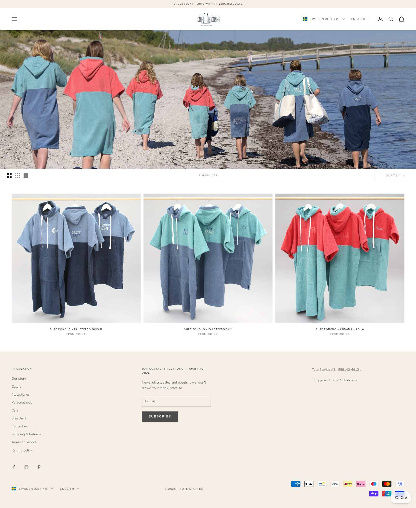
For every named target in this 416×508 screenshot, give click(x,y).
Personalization (23, 402)
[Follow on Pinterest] (39, 467)
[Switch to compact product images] (26, 175)
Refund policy (22, 450)
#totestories (21, 394)
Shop (30, 37)
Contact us (20, 426)
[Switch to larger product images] (9, 175)
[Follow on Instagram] (26, 467)
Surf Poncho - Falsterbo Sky (208, 329)
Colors (16, 386)
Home (16, 37)
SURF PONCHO (50, 37)
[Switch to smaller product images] (17, 175)
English (358, 19)
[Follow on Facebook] (14, 467)
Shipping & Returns (26, 434)
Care (15, 410)
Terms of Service (24, 442)
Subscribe (160, 416)
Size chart (19, 418)
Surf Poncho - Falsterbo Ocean (76, 329)
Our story (19, 378)
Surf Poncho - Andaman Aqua (340, 329)
